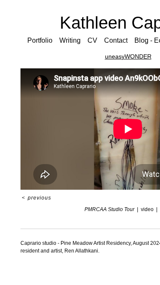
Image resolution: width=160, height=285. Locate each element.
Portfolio (43, 40)
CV (94, 40)
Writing (73, 40)
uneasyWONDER (128, 56)
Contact (117, 40)
